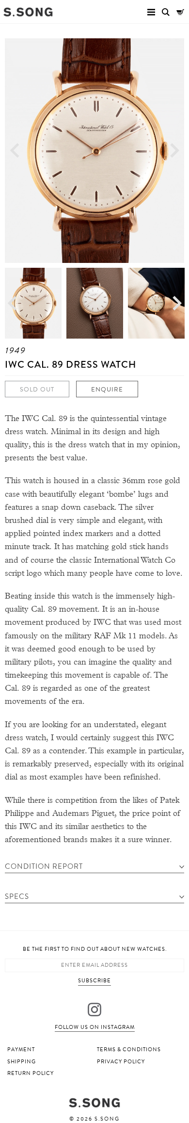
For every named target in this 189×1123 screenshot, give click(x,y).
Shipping (21, 1062)
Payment (21, 1049)
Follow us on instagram (95, 1027)
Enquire (107, 389)
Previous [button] (14, 150)
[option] (94, 150)
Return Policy (30, 1073)
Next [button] (174, 150)
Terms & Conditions (129, 1049)
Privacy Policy (121, 1062)
